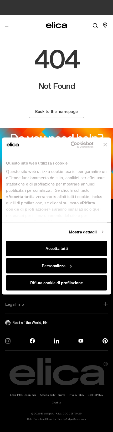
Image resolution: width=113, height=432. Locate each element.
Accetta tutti (56, 248)
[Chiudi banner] (105, 144)
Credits (56, 402)
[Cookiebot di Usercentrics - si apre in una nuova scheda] (71, 144)
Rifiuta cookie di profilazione (56, 283)
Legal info (14, 304)
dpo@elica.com (77, 419)
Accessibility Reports (52, 395)
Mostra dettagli (83, 231)
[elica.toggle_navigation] (8, 25)
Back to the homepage (56, 111)
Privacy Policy (76, 395)
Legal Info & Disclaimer (23, 395)
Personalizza (53, 265)
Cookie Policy (95, 395)
